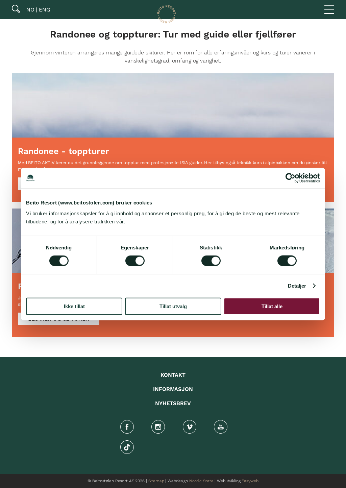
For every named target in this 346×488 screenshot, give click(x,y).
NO (29, 9)
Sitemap (156, 481)
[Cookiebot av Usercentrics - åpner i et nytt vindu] (290, 178)
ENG (43, 9)
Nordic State (201, 481)
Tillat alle (272, 306)
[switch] (135, 260)
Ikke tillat (74, 306)
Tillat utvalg (173, 306)
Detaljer (297, 286)
